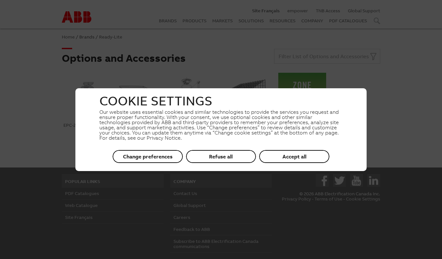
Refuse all (221, 156)
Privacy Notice (164, 138)
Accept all (294, 156)
